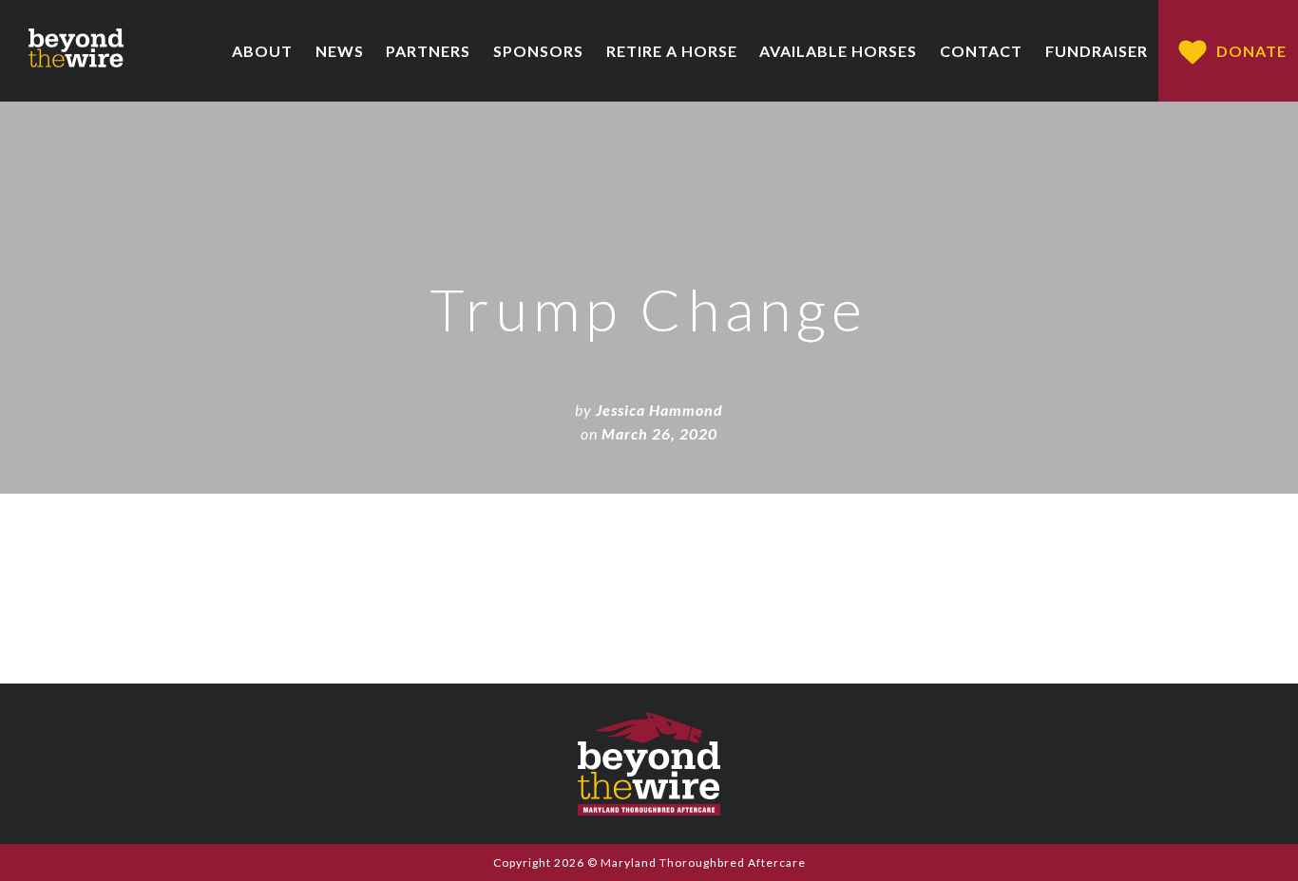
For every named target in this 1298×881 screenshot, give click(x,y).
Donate (1251, 51)
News (339, 51)
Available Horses (838, 51)
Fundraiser (1096, 51)
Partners (428, 51)
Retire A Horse (671, 51)
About (262, 51)
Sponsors (538, 51)
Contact (981, 51)
